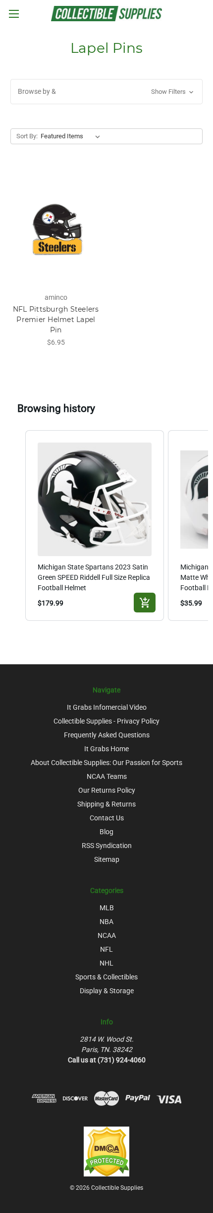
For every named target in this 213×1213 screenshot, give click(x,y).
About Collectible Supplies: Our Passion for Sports (106, 763)
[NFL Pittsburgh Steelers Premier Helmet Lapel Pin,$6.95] (56, 227)
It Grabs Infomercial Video (107, 707)
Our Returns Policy (106, 790)
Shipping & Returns (106, 804)
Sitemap (106, 859)
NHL (106, 963)
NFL (106, 949)
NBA (106, 922)
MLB (107, 908)
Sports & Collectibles (106, 977)
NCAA (107, 935)
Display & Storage (107, 991)
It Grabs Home (106, 749)
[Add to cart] (145, 602)
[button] (106, 91)
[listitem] (94, 525)
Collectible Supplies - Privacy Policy (106, 721)
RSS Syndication (107, 845)
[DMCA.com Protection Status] (106, 1151)
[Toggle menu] (13, 13)
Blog (106, 832)
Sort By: (27, 136)
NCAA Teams (107, 776)
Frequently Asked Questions (107, 735)
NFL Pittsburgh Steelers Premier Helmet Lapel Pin (56, 319)
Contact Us (107, 818)
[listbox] (72, 136)
